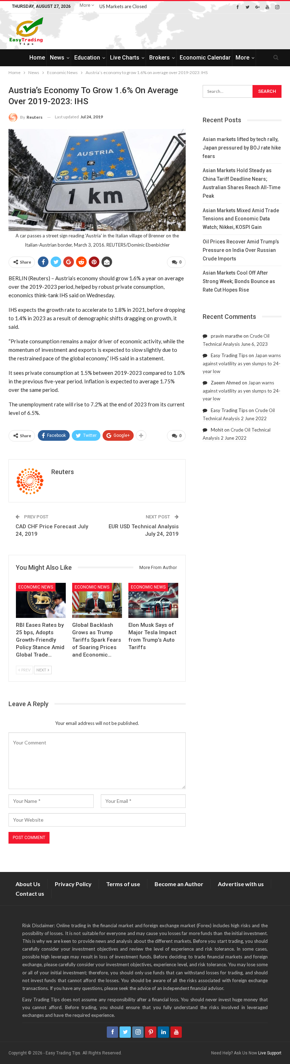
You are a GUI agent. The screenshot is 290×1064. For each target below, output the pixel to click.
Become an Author (179, 883)
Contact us (30, 893)
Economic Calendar (205, 57)
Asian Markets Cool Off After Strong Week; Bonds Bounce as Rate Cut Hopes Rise (239, 281)
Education (87, 57)
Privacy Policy (73, 883)
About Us (28, 883)
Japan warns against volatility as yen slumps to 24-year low (242, 363)
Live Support (270, 1053)
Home (37, 57)
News (57, 57)
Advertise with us (241, 883)
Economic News (35, 587)
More (85, 5)
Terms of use (123, 883)
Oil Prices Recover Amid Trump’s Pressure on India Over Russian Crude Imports (241, 250)
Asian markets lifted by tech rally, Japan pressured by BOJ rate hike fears (242, 147)
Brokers (159, 57)
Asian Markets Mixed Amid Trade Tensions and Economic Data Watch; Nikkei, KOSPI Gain (241, 219)
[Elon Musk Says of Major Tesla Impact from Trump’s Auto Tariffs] (153, 600)
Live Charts (124, 57)
